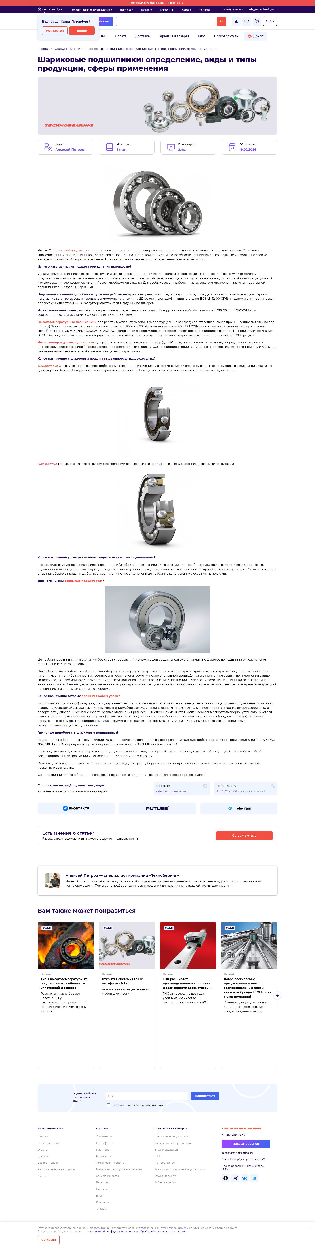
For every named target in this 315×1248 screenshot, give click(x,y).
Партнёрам (126, 9)
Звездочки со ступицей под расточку (180, 1169)
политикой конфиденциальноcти (112, 1231)
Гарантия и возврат (174, 36)
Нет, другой (55, 30)
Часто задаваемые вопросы (56, 1169)
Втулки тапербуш (166, 1176)
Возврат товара (48, 1162)
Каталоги (146, 9)
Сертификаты (105, 1143)
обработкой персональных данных (162, 1231)
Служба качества (107, 1176)
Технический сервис (110, 1162)
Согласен (48, 1239)
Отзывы (100, 36)
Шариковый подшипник (70, 250)
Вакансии (102, 1182)
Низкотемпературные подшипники (66, 342)
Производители (226, 36)
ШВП (158, 1156)
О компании (104, 1136)
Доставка (142, 36)
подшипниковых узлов (99, 696)
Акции (42, 1176)
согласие (122, 1105)
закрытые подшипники (83, 581)
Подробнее (173, 2)
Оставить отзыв (244, 835)
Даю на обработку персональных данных (139, 1105)
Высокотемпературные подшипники (67, 322)
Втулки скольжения (168, 1149)
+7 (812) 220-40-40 (233, 9)
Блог (201, 36)
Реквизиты (103, 1156)
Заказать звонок (246, 1143)
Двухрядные (47, 464)
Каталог (103, 21)
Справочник (167, 9)
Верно (82, 30)
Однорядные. (48, 366)
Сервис (186, 9)
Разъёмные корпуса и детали (174, 1143)
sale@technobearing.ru (261, 9)
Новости (102, 1189)
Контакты (204, 9)
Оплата (120, 36)
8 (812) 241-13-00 (226, 791)
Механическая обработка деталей (92, 9)
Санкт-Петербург (52, 9)
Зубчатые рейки (166, 1182)
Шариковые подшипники (172, 1136)
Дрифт (258, 36)
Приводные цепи (166, 1162)
